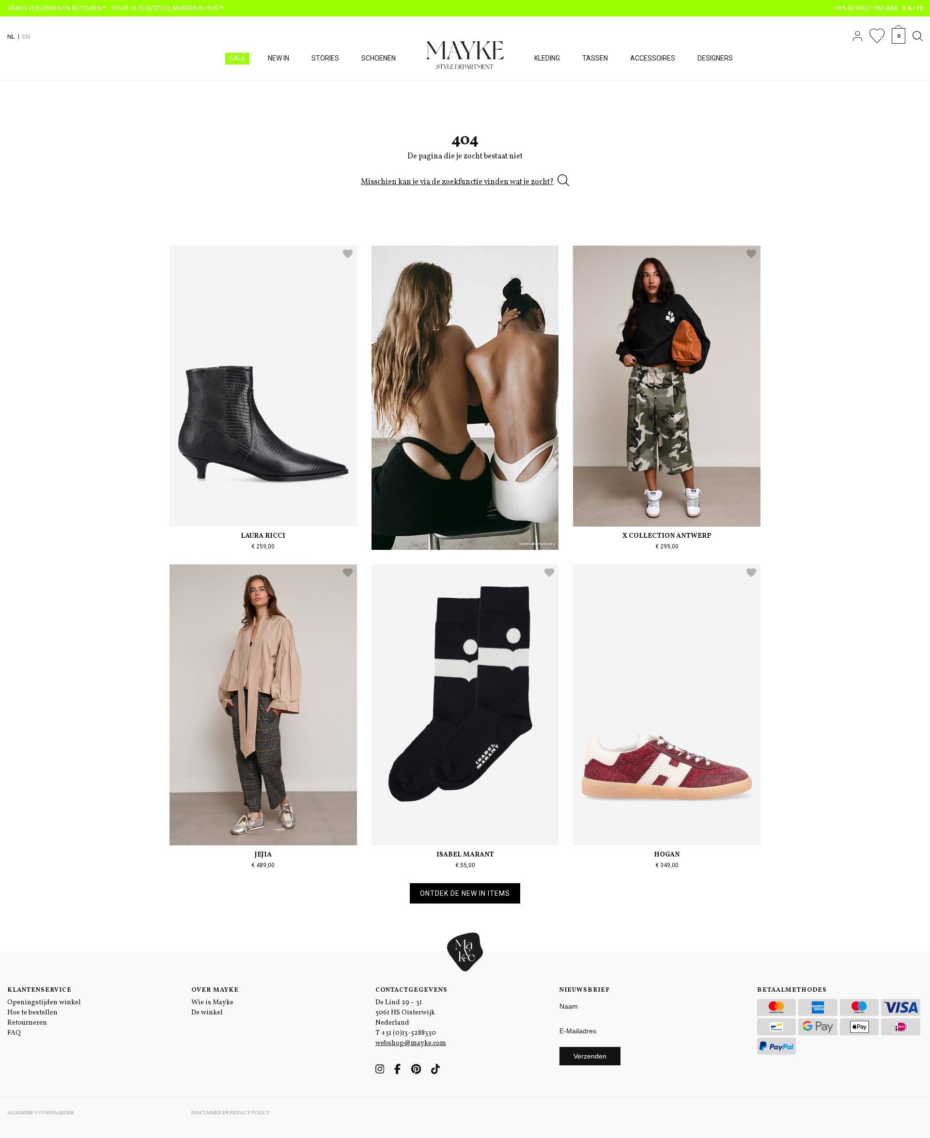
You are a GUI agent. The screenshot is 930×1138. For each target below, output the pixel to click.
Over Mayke (215, 990)
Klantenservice (39, 990)
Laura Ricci (263, 536)
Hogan (667, 854)
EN (26, 36)
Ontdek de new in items (465, 893)
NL (11, 36)
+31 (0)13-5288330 (408, 1033)
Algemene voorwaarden (40, 1112)
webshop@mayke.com (410, 1043)
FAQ (14, 1033)
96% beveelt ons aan (879, 8)
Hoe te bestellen (32, 1012)
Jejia (263, 854)
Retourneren (27, 1023)
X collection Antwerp (667, 536)
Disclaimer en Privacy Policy (230, 1112)
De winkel (207, 1012)
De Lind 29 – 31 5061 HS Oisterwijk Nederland (405, 1013)
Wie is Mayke (212, 1002)
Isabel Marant (465, 854)
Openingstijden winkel (44, 1002)
